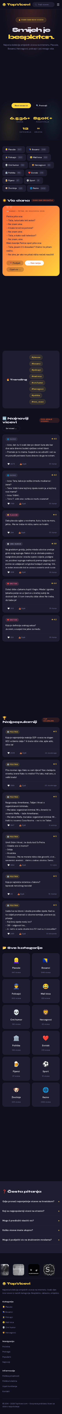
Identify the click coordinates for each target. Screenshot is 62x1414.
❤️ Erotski (35, 172)
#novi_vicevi (38, 402)
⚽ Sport (33, 180)
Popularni (6, 1357)
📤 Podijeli (15, 263)
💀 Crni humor (14, 165)
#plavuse (36, 357)
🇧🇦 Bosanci (37, 149)
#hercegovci (38, 389)
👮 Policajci (13, 157)
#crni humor (37, 383)
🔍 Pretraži (41, 105)
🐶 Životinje (13, 188)
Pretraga (6, 1351)
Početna (6, 1346)
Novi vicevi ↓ (21, 105)
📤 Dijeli (23, 464)
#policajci (36, 370)
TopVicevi (16, 4)
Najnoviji (6, 1362)
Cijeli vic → (15, 269)
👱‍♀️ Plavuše (13, 149)
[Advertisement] (31, 76)
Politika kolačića (9, 1381)
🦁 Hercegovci (41, 165)
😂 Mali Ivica (38, 157)
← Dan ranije (34, 263)
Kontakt (6, 1391)
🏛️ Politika (12, 172)
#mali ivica (37, 376)
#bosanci (36, 363)
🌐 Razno (37, 188)
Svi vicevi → (11, 428)
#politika (36, 395)
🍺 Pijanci (12, 180)
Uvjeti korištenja (9, 1386)
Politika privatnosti (10, 1376)
